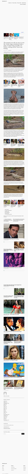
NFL (4, 413)
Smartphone (5, 415)
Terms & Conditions (23, 4)
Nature (4, 412)
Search (23, 433)
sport (4, 416)
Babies (4, 404)
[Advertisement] (14, 11)
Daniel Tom (10, 50)
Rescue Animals (5, 414)
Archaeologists (5, 403)
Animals (4, 402)
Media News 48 (4, 1)
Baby (4, 405)
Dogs (4, 407)
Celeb (4, 406)
